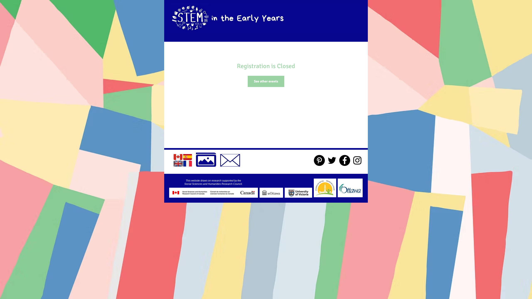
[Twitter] (331, 160)
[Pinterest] (319, 160)
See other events (266, 81)
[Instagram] (357, 160)
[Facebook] (344, 160)
